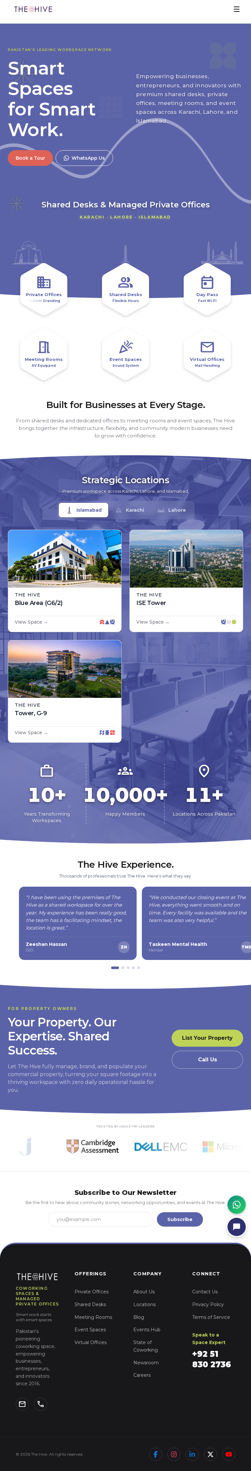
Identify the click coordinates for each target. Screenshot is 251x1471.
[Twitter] (210, 1454)
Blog (138, 1317)
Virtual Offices (91, 1342)
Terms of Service (211, 1317)
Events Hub (146, 1330)
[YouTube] (228, 1454)
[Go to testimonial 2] (123, 967)
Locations (144, 1304)
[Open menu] (237, 9)
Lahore (177, 510)
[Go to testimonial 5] (138, 967)
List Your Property (207, 1038)
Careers (142, 1375)
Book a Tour (30, 158)
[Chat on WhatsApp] (236, 1205)
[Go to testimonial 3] (128, 967)
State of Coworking (145, 1346)
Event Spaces (90, 1330)
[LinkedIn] (192, 1454)
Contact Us (205, 1292)
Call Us (207, 1059)
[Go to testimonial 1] (115, 967)
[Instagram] (173, 1454)
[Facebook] (155, 1454)
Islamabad (89, 510)
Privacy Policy (208, 1304)
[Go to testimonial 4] (133, 967)
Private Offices (92, 1292)
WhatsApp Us (88, 158)
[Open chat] (236, 1227)
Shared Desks (90, 1304)
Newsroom (146, 1363)
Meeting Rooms (93, 1317)
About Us (144, 1292)
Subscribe (179, 1219)
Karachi (135, 510)
